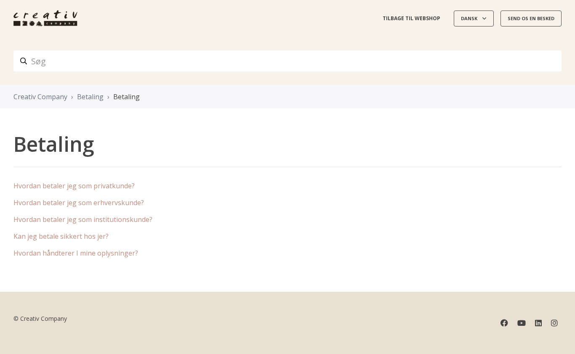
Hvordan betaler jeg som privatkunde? (74, 185)
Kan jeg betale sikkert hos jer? (61, 236)
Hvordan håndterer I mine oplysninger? (75, 253)
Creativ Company (40, 96)
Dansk (470, 18)
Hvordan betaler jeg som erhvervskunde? (78, 202)
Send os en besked (531, 18)
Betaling (90, 96)
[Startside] (45, 18)
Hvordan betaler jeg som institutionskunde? (82, 219)
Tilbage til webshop (411, 18)
